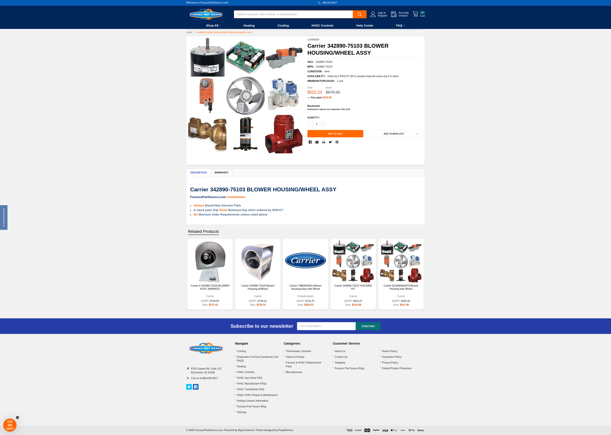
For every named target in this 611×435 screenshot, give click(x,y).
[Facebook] (422, 32)
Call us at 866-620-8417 (204, 378)
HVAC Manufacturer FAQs (252, 383)
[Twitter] (416, 32)
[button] (3, 217)
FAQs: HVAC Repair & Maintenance (257, 395)
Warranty (221, 172)
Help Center (364, 25)
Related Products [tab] (203, 231)
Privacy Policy (390, 362)
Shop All (212, 25)
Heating (249, 25)
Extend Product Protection (396, 368)
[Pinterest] (337, 142)
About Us (340, 351)
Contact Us (341, 357)
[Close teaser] (17, 417)
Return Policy (389, 351)
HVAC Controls (323, 25)
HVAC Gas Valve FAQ (249, 378)
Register (382, 15)
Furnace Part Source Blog (251, 406)
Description (198, 172)
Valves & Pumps (295, 357)
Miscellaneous (294, 372)
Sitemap (241, 412)
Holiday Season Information (252, 400)
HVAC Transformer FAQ (250, 389)
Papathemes (286, 430)
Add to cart (335, 133)
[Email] (317, 142)
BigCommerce (246, 430)
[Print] (324, 142)
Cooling (283, 25)
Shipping (340, 362)
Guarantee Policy (392, 357)
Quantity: (313, 117)
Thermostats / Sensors (298, 351)
